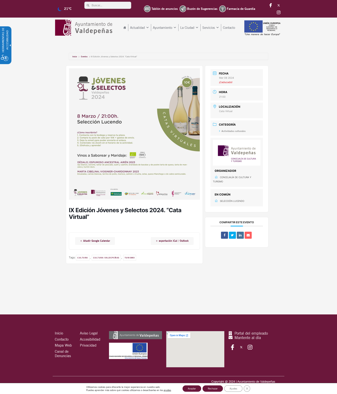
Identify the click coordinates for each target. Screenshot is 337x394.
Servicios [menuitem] (208, 28)
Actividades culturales (234, 131)
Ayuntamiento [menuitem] (162, 28)
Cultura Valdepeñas (106, 257)
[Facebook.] (270, 5)
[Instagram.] (278, 12)
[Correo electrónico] (248, 235)
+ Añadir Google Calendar (95, 240)
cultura (82, 257)
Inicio (75, 56)
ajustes (167, 390)
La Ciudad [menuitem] (187, 28)
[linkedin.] (240, 235)
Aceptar (192, 388)
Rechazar (213, 388)
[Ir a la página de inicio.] (84, 27)
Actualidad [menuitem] (137, 28)
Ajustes (233, 388)
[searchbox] (110, 5)
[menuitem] (124, 27)
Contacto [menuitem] (229, 28)
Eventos (84, 56)
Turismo (130, 257)
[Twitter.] (278, 5)
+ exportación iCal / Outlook (172, 240)
